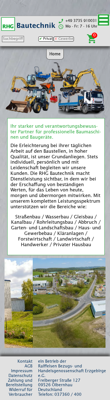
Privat (47, 39)
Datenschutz (20, 376)
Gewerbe (65, 39)
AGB (28, 366)
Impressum (21, 371)
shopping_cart (92, 38)
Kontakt (24, 362)
